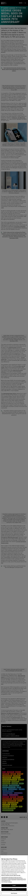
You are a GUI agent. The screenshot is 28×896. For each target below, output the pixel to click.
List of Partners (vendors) (6, 882)
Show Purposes (14, 893)
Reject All (14, 889)
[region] (14, 875)
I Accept (14, 885)
